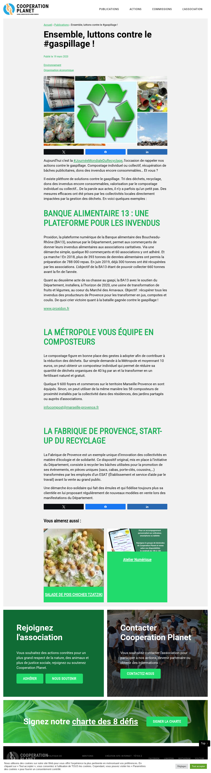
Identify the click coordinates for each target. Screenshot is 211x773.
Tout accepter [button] (198, 766)
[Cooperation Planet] (27, 758)
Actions (136, 9)
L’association (192, 9)
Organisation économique (59, 70)
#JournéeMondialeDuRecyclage (98, 161)
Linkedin (169, 758)
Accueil (48, 24)
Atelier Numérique (137, 559)
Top (203, 743)
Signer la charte (167, 721)
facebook (154, 758)
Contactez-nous (140, 674)
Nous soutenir (64, 679)
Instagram (184, 758)
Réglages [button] (181, 766)
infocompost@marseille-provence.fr (71, 407)
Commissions (162, 9)
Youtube (199, 758)
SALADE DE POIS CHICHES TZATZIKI (74, 594)
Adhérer (30, 679)
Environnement (52, 65)
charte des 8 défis (105, 721)
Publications (109, 9)
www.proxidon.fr (56, 308)
